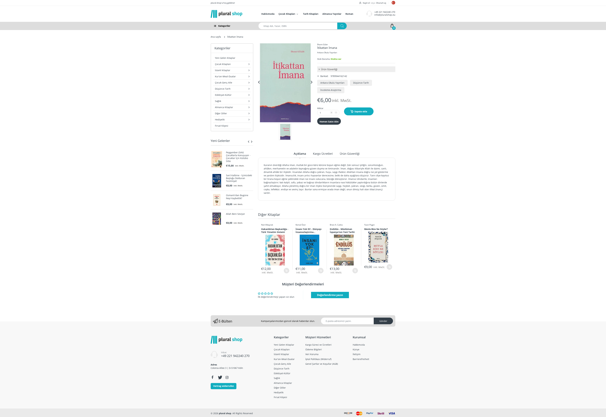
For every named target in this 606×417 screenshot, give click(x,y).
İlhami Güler (322, 44)
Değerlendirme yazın (330, 295)
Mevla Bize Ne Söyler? (376, 229)
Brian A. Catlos (336, 224)
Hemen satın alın (329, 121)
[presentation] (248, 141)
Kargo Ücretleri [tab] (323, 153)
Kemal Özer (301, 224)
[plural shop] (233, 14)
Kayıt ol (366, 2)
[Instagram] (227, 377)
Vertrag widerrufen (223, 385)
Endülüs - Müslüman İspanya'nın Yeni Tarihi (342, 231)
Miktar (320, 108)
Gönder (383, 321)
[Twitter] (219, 377)
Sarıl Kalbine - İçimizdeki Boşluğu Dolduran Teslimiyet (239, 178)
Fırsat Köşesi (221, 125)
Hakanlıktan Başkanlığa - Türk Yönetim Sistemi (274, 231)
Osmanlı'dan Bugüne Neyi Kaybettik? (237, 197)
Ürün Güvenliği (328, 69)
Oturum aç (381, 2)
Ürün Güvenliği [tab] (350, 153)
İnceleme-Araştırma (330, 89)
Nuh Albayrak (267, 224)
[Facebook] (212, 377)
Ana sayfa (216, 36)
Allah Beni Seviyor (235, 214)
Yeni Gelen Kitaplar (225, 57)
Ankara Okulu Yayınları (327, 52)
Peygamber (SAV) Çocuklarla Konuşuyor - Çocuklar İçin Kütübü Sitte (238, 157)
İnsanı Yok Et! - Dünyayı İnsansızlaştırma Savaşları (308, 231)
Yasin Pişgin (369, 224)
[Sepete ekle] (286, 270)
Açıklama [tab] (300, 153)
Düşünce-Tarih (361, 82)
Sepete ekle (360, 111)
